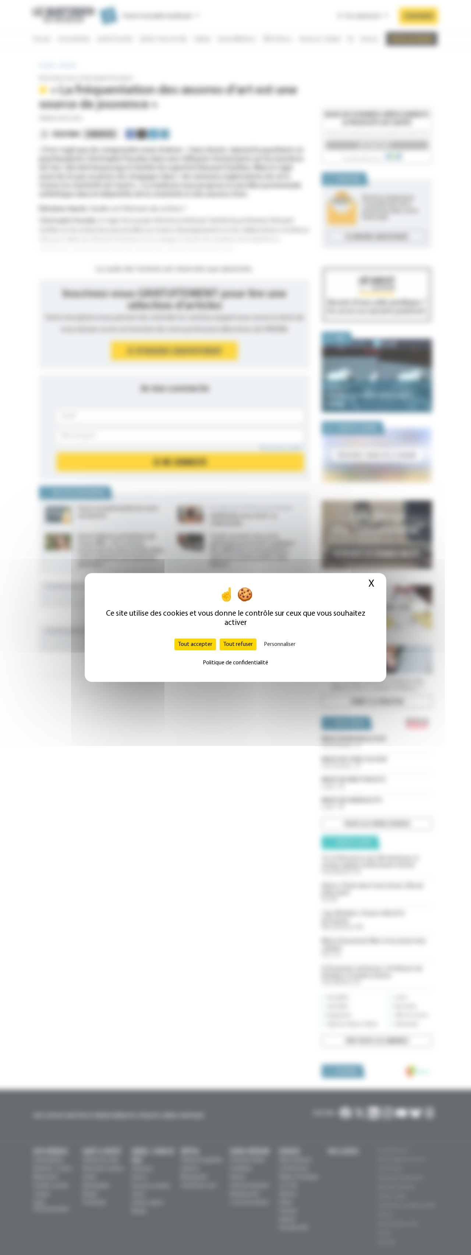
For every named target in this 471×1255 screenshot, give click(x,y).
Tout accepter (195, 644)
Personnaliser (279, 644)
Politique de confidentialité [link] (235, 663)
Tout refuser (238, 644)
